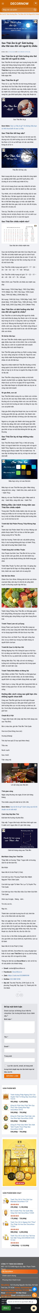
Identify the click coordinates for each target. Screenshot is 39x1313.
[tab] (19, 1271)
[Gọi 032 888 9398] (34, 1295)
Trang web (8, 1056)
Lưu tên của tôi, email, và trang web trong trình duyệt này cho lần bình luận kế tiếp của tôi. (19, 1069)
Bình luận (8, 1019)
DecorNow (19, 3)
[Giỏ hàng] (35, 3)
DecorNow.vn (17, 972)
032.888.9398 (11, 1293)
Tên (6, 1037)
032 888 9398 (15, 979)
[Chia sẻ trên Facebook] (17, 995)
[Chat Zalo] (34, 1289)
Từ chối (17, 1308)
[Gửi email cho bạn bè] (21, 995)
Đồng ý (6, 1308)
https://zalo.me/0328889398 (18, 975)
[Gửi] (35, 10)
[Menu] (3, 3)
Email (6, 1046)
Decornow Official (24, 52)
